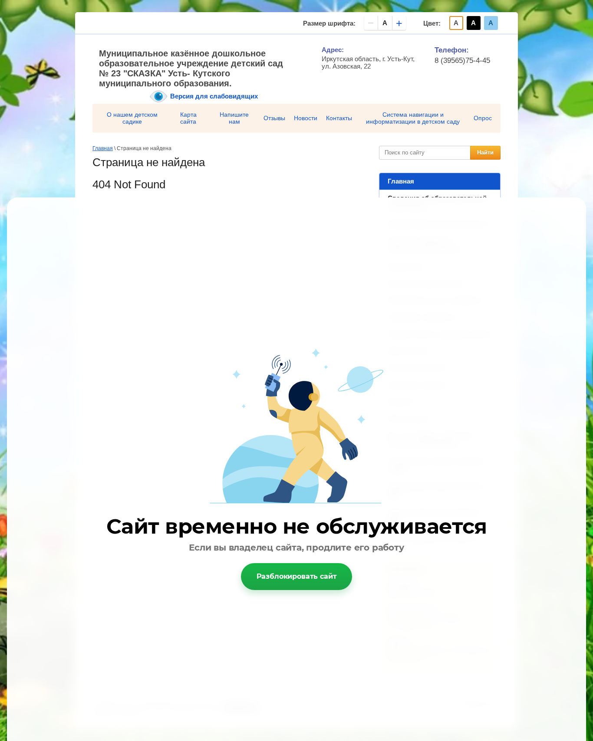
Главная (401, 181)
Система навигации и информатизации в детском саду (413, 118)
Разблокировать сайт (297, 576)
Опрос (483, 118)
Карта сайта (188, 118)
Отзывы (274, 118)
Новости (305, 118)
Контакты (339, 118)
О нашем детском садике (132, 118)
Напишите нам (234, 118)
